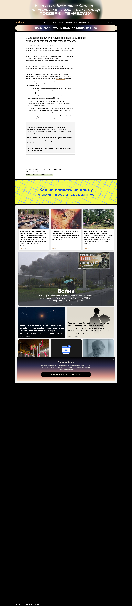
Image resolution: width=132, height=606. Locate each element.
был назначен (60, 79)
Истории (54, 22)
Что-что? (35, 172)
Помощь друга (84, 22)
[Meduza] (20, 22)
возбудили (48, 108)
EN (115, 22)
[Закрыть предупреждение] (115, 604)
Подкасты (68, 22)
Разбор (61, 22)
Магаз (75, 22)
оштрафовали (59, 76)
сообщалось (40, 96)
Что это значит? (36, 604)
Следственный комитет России (47, 45)
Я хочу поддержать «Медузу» (66, 375)
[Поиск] (112, 22)
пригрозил (41, 101)
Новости (46, 22)
